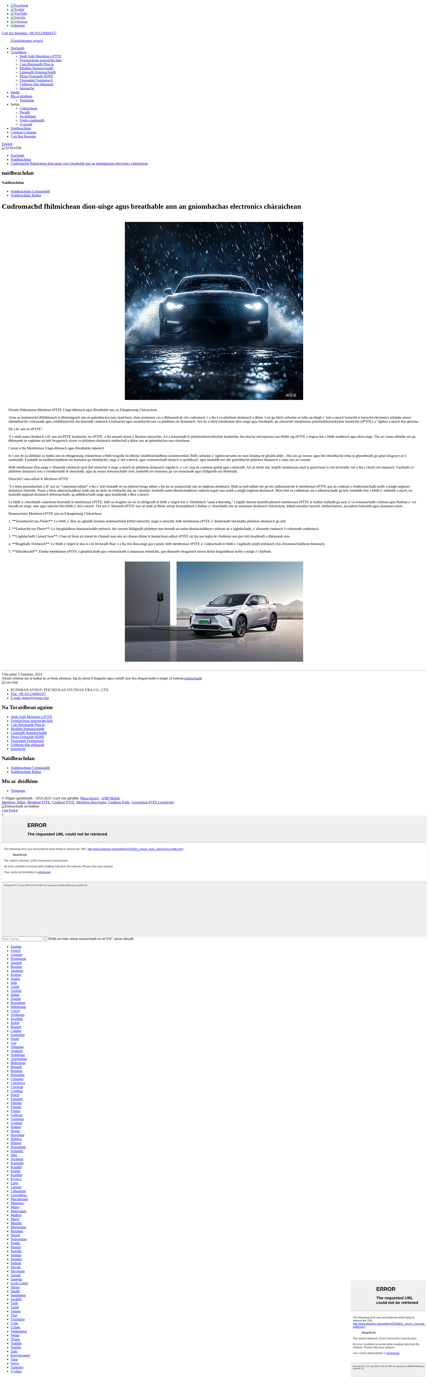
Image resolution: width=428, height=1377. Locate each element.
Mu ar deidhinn (21, 96)
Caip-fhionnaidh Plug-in (37, 64)
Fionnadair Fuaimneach (36, 80)
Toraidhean (19, 52)
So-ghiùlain (28, 116)
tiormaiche (27, 88)
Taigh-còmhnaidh (32, 120)
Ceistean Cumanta (23, 132)
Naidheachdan (21, 128)
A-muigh (26, 124)
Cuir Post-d (10, 810)
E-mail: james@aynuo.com (30, 698)
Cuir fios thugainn (23, 136)
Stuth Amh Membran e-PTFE (40, 56)
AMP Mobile (110, 798)
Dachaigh (17, 48)
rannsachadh (193, 678)
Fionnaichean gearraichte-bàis (41, 60)
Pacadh (25, 112)
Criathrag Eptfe (119, 802)
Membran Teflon (13, 802)
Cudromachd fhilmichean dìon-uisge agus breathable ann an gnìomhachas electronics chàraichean (79, 163)
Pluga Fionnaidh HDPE (36, 76)
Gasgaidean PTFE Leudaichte (152, 802)
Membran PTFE (38, 802)
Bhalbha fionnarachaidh (36, 68)
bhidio (15, 92)
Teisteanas (27, 100)
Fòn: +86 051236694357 (28, 694)
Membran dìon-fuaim (91, 802)
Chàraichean (28, 108)
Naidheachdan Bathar (26, 195)
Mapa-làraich (89, 798)
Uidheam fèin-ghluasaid (36, 84)
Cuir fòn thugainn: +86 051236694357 (29, 33)
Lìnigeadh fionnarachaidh (38, 72)
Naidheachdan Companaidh (30, 191)
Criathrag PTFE (63, 802)
